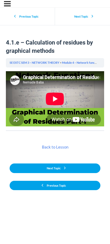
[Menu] (7, 3)
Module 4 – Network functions (81, 62)
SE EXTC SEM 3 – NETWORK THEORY (34, 62)
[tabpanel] (55, 98)
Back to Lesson (55, 147)
